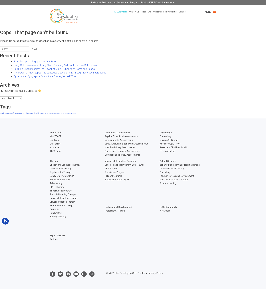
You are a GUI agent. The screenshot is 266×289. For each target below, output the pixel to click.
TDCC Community (168, 207)
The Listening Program (61, 190)
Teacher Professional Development (177, 176)
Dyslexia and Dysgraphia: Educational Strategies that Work (45, 76)
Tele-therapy (56, 183)
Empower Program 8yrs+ (117, 179)
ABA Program (111, 168)
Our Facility (55, 143)
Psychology (166, 132)
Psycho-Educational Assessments (121, 136)
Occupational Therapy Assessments (122, 155)
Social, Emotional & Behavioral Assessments (126, 143)
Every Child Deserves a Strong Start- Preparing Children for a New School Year (55, 65)
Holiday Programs (113, 176)
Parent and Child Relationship (174, 147)
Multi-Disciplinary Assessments (120, 147)
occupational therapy (36, 113)
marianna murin (21, 113)
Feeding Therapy (58, 216)
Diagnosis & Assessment (117, 132)
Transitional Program (115, 172)
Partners (54, 239)
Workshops (165, 211)
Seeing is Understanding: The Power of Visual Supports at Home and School (54, 68)
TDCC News (55, 151)
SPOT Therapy (57, 187)
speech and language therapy (64, 113)
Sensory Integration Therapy (64, 198)
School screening (168, 183)
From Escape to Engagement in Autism (35, 61)
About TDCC (56, 132)
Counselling (165, 136)
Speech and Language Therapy (65, 165)
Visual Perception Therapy (62, 202)
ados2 (12, 113)
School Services (168, 161)
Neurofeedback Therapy (62, 205)
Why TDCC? (55, 136)
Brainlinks (54, 209)
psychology (49, 113)
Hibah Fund (146, 12)
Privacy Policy (155, 273)
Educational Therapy (60, 179)
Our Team (55, 140)
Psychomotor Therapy (61, 172)
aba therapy (4, 113)
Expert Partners (57, 235)
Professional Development (118, 207)
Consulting (165, 172)
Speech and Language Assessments (122, 151)
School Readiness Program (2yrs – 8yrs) (124, 165)
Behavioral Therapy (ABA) (62, 176)
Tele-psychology (167, 151)
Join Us (182, 12)
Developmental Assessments (119, 140)
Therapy (54, 161)
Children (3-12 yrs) (168, 140)
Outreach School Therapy (172, 168)
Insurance (54, 147)
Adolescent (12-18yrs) (170, 143)
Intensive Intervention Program (120, 161)
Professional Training (115, 211)
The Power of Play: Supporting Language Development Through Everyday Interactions (60, 72)
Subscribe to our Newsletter (165, 12)
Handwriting (56, 213)
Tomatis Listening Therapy (63, 194)
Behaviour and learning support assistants (180, 165)
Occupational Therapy (60, 168)
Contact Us (134, 12)
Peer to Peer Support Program (174, 179)
